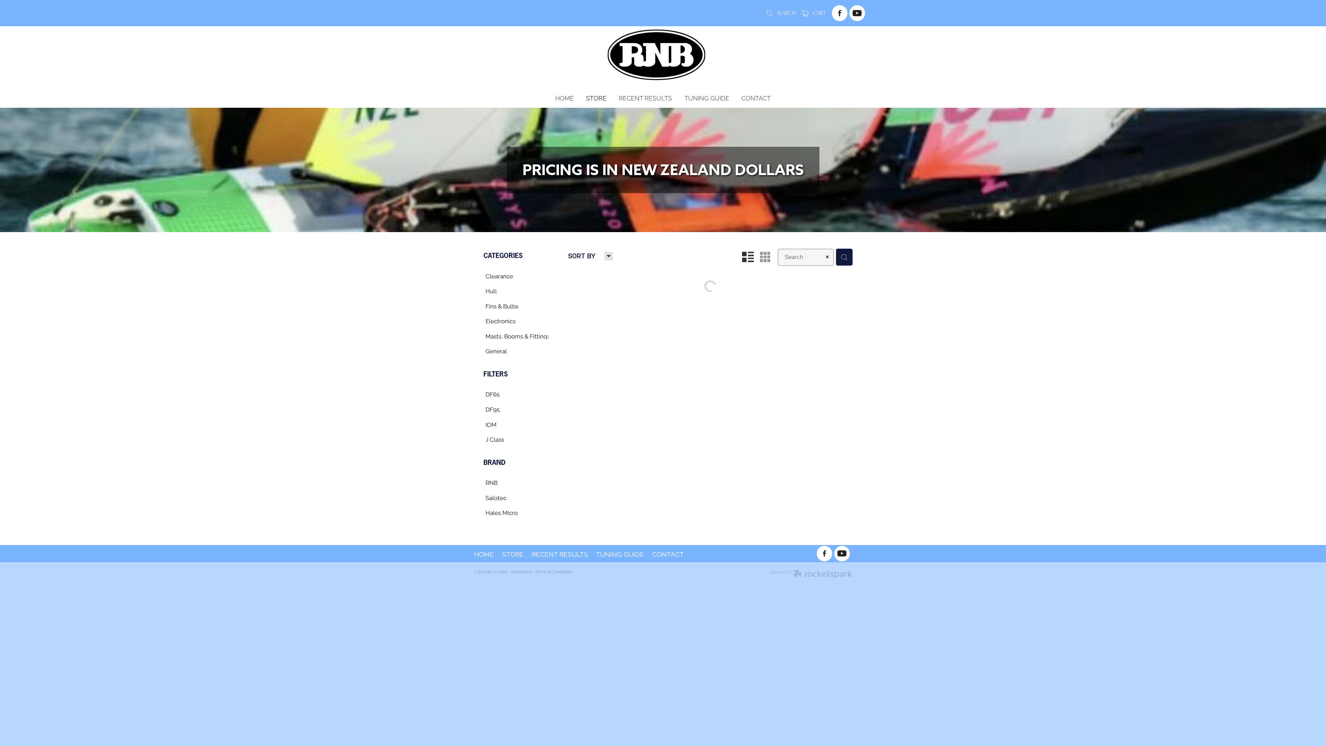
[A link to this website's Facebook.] (839, 13)
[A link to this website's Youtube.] (857, 13)
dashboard (521, 571)
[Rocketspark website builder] (811, 574)
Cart (818, 13)
